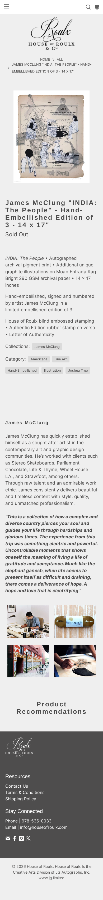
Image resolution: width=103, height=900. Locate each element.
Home (45, 59)
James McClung (47, 347)
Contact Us (16, 786)
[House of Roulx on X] (28, 839)
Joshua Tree (78, 370)
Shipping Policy (20, 798)
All (60, 59)
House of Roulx (40, 866)
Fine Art (60, 359)
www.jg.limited (51, 877)
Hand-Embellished (22, 370)
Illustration (52, 370)
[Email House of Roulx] (8, 839)
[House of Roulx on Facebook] (14, 839)
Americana (39, 359)
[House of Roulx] (51, 33)
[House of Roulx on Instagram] (21, 839)
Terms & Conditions (24, 792)
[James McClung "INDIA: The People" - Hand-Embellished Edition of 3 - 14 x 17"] (51, 136)
